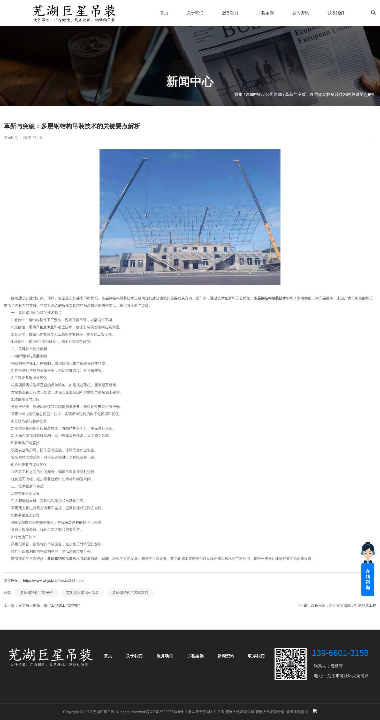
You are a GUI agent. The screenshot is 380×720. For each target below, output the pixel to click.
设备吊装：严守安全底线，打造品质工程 (343, 605)
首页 (164, 13)
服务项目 (230, 13)
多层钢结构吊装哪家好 (130, 593)
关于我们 (195, 13)
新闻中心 (254, 94)
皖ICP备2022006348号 (165, 712)
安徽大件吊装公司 (239, 712)
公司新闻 (273, 94)
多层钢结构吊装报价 (36, 593)
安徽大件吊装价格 (269, 712)
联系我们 (336, 13)
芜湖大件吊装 (213, 712)
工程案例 (265, 13)
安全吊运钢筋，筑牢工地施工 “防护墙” (49, 605)
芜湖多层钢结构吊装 (82, 593)
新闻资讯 (300, 13)
